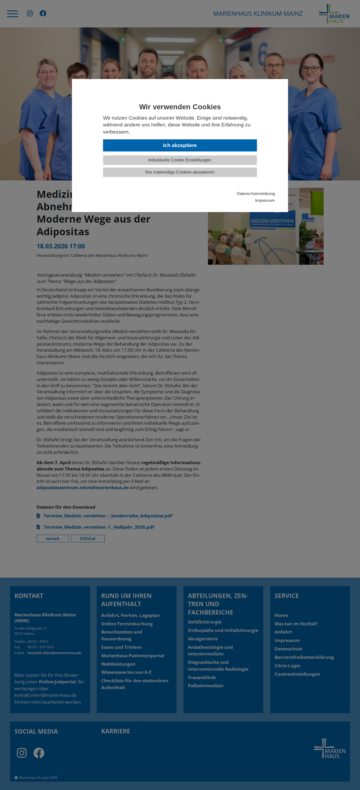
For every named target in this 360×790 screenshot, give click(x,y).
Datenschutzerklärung (256, 193)
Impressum (265, 200)
